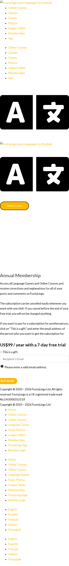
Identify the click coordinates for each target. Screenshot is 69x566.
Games (12, 18)
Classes (13, 13)
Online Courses (17, 7)
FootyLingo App (17, 445)
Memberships (16, 33)
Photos (12, 23)
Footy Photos (16, 430)
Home (12, 409)
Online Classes (17, 419)
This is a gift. (10, 352)
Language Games (18, 424)
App (10, 38)
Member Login (17, 450)
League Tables (17, 28)
